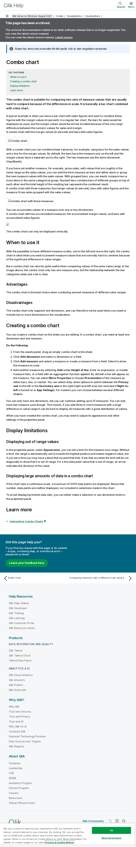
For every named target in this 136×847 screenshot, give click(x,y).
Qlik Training (16, 613)
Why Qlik (14, 706)
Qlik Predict (16, 684)
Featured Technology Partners (27, 736)
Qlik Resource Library (22, 627)
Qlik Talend (15, 650)
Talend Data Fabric (20, 660)
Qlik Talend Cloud (19, 655)
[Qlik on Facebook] (123, 821)
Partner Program (19, 788)
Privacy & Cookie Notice (59, 842)
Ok (111, 830)
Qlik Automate (17, 689)
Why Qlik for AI (18, 726)
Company (15, 763)
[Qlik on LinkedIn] (117, 821)
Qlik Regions (16, 746)
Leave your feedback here (26, 563)
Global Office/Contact (22, 802)
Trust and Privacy (19, 716)
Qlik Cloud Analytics (21, 674)
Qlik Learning (17, 618)
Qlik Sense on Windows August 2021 (32, 16)
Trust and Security (20, 711)
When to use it (18, 76)
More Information (111, 838)
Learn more (16, 90)
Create (59, 16)
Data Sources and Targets (25, 741)
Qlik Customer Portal (21, 623)
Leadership (16, 768)
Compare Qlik (17, 731)
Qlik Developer (18, 608)
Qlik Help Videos (19, 603)
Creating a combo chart (23, 81)
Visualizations (74, 16)
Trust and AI (16, 721)
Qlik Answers (17, 679)
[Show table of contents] (7, 16)
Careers (14, 792)
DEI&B (12, 778)
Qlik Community (93, 821)
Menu (131, 6)
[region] (67, 835)
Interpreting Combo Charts (26, 521)
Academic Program (20, 783)
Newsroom (15, 797)
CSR (11, 773)
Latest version (64, 37)
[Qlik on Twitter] (110, 821)
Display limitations (20, 85)
